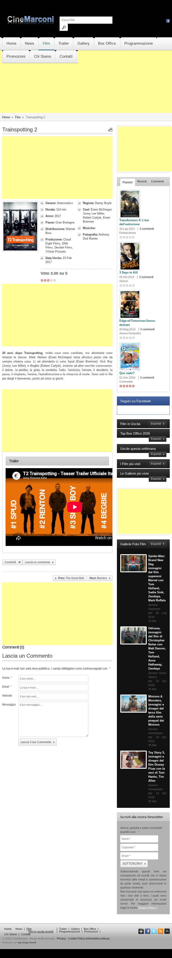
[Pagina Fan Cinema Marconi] (168, 20)
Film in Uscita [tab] (140, 424)
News (29, 43)
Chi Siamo (42, 56)
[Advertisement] (86, 94)
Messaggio (8, 704)
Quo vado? (127, 373)
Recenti (142, 181)
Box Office (107, 43)
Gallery (83, 43)
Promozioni (15, 56)
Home (11, 43)
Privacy (61, 938)
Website (7, 695)
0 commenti (147, 228)
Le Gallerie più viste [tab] (140, 476)
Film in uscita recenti (40, 931)
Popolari (128, 182)
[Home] (31, 23)
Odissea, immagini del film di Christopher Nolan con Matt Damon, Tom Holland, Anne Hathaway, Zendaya (157, 648)
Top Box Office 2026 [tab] (140, 436)
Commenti (157, 181)
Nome (7, 677)
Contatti (66, 56)
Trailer (63, 43)
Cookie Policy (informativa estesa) (89, 938)
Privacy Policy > (147, 907)
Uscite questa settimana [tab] (140, 451)
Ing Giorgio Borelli (27, 942)
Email (6, 686)
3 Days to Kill (128, 272)
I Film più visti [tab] (140, 464)
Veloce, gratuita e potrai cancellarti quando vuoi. (141, 830)
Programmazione (138, 43)
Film (46, 43)
